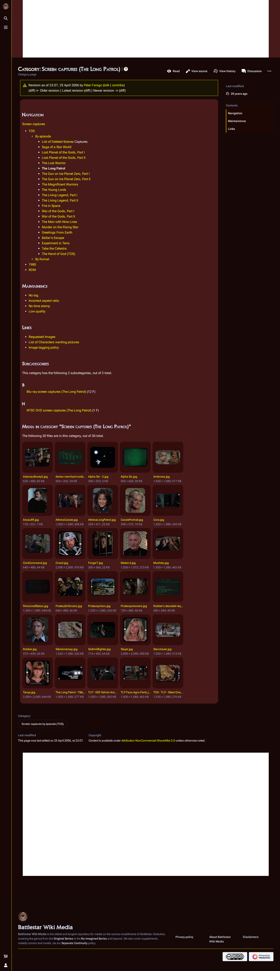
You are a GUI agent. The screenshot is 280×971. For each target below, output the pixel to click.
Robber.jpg (30, 649)
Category (24, 716)
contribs (118, 85)
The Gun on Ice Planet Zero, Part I (66, 174)
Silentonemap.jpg (66, 649)
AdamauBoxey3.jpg (35, 476)
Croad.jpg (62, 562)
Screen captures (33, 124)
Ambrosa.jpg (161, 476)
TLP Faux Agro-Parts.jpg (136, 692)
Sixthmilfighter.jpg (99, 649)
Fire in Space (51, 206)
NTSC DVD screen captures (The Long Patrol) (59, 410)
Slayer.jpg (127, 649)
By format (42, 259)
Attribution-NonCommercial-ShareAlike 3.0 (148, 740)
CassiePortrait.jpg (132, 519)
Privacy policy (184, 937)
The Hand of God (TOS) (58, 254)
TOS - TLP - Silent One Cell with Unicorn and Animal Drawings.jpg (168, 692)
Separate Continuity (74, 943)
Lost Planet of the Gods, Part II (63, 158)
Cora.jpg (158, 519)
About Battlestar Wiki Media (220, 939)
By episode (43, 136)
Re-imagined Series (94, 938)
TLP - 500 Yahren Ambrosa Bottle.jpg (103, 692)
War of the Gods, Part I (58, 211)
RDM (32, 270)
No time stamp (39, 306)
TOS (32, 131)
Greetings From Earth (57, 232)
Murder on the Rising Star (60, 227)
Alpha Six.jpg (129, 476)
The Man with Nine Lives (59, 222)
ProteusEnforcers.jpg (69, 606)
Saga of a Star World (56, 147)
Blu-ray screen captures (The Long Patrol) (56, 392)
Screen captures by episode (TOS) (43, 724)
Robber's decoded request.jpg (168, 606)
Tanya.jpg (29, 692)
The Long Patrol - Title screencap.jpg (71, 692)
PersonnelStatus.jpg (35, 606)
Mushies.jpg (161, 562)
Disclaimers (250, 937)
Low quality (37, 311)
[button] (249, 113)
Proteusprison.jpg (99, 606)
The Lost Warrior (54, 163)
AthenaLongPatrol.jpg (102, 519)
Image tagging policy (44, 347)
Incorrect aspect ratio (44, 301)
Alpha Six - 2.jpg (98, 476)
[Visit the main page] (6, 6)
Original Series (63, 938)
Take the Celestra (54, 248)
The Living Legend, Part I (59, 195)
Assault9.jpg (31, 519)
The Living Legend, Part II (60, 200)
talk (106, 85)
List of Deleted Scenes (58, 142)
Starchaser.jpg (162, 649)
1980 (32, 264)
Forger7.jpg (95, 562)
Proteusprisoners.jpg (134, 606)
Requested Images (42, 337)
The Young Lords (54, 190)
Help (126, 69)
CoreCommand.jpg (35, 562)
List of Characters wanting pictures (54, 342)
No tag (33, 295)
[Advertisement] (146, 29)
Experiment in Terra (55, 243)
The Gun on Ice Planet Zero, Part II (66, 179)
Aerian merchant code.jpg (71, 476)
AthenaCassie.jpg (67, 519)
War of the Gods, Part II (58, 216)
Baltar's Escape (53, 238)
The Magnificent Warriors (60, 184)
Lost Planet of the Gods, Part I (63, 152)
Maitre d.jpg (128, 562)
